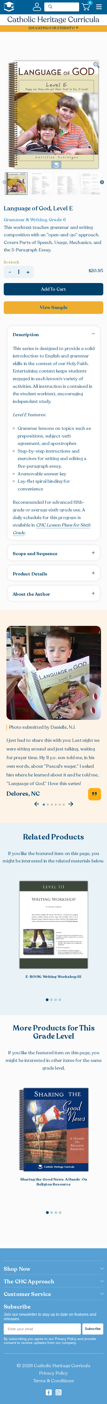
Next (102, 182)
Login (37, 6)
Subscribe (93, 1328)
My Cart (89, 3)
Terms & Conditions (53, 1381)
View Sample (53, 307)
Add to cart (53, 289)
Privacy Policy (53, 1373)
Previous (4, 182)
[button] (36, 804)
